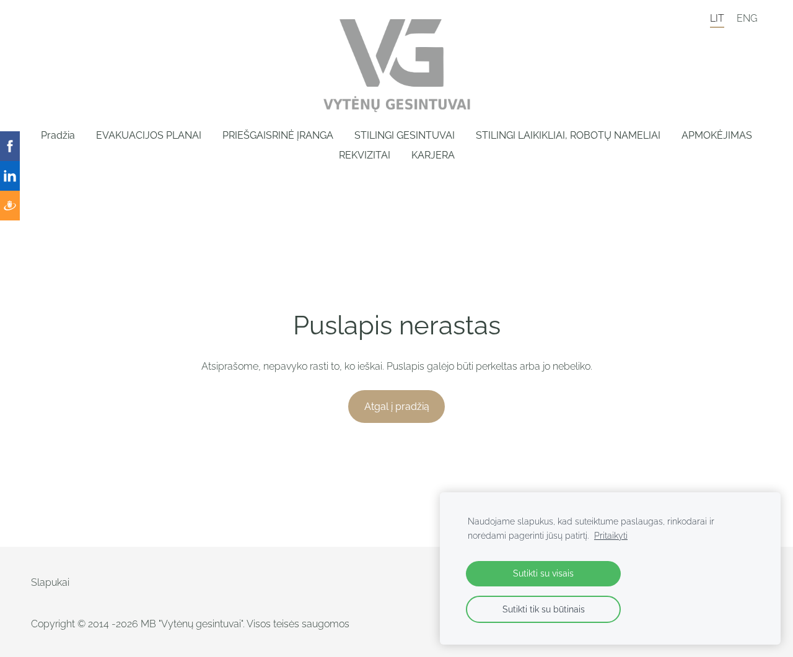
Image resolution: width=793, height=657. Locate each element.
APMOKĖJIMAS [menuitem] (716, 135)
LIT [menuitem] (717, 18)
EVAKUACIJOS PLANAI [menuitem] (148, 135)
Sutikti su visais (543, 573)
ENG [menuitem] (747, 18)
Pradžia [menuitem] (58, 135)
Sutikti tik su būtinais (543, 609)
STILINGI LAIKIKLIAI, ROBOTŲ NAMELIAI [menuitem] (568, 135)
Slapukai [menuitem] (50, 582)
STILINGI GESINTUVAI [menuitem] (404, 135)
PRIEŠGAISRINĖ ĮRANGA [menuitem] (277, 135)
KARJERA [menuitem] (433, 155)
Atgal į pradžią (396, 406)
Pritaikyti (611, 535)
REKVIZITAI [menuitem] (364, 155)
